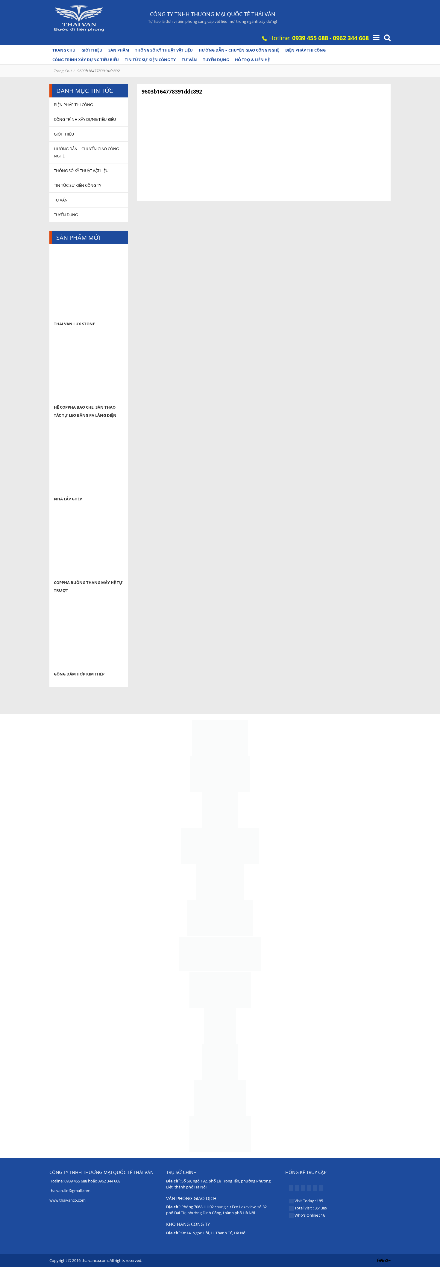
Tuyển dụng (216, 59)
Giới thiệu (91, 50)
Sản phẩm (118, 50)
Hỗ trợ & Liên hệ (252, 59)
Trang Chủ (63, 70)
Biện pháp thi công (305, 50)
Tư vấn (189, 59)
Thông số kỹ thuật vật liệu (164, 50)
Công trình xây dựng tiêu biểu (85, 59)
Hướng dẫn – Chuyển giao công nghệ (239, 50)
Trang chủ (63, 50)
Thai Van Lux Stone (74, 323)
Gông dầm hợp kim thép (79, 674)
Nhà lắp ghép (68, 499)
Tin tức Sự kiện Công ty (150, 59)
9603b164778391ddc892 (172, 91)
